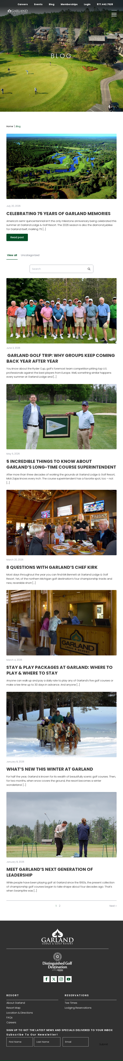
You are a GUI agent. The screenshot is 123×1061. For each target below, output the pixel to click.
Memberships (69, 4)
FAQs (9, 1017)
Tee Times (71, 1003)
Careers (23, 4)
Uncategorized (30, 255)
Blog (51, 4)
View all (12, 255)
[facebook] (46, 979)
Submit (103, 1044)
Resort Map (13, 1008)
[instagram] (61, 979)
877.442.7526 (105, 4)
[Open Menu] (114, 14)
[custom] (54, 979)
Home (9, 126)
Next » (113, 906)
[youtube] (69, 979)
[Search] (89, 269)
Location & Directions (19, 1013)
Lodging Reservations (78, 1008)
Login (87, 4)
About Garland (15, 1003)
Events (38, 4)
